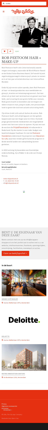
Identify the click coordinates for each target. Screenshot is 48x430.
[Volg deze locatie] (4, 51)
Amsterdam (7, 410)
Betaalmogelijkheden (9, 167)
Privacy (4, 404)
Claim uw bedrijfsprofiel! (14, 253)
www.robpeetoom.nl (10, 179)
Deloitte (5, 336)
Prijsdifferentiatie (21, 127)
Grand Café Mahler (10, 299)
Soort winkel (6, 162)
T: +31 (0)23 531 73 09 (10, 181)
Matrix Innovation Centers (13, 374)
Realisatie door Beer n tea (10, 418)
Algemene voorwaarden (9, 406)
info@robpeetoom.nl (10, 183)
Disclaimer (5, 408)
